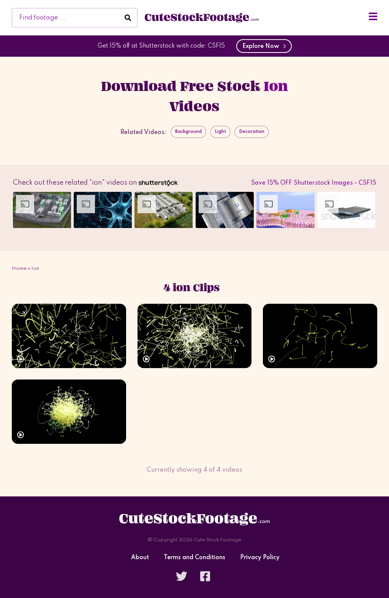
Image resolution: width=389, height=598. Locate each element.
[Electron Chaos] (69, 412)
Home (19, 268)
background (188, 131)
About (140, 558)
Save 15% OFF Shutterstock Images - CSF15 (313, 183)
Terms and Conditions (194, 558)
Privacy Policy (260, 558)
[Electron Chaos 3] (195, 336)
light (220, 131)
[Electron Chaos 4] (69, 336)
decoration (251, 131)
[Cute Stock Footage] (202, 17)
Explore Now (262, 46)
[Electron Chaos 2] (320, 336)
